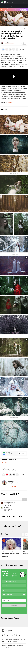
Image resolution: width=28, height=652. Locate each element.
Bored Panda (7, 630)
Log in (24, 2)
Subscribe (14, 605)
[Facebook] (2, 635)
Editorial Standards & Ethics (8, 645)
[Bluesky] (12, 635)
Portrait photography (7, 462)
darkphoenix (7, 502)
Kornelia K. (7, 42)
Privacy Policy (20, 645)
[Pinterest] (7, 635)
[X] (9, 635)
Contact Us (8, 641)
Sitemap (15, 641)
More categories (7, 594)
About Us (23, 639)
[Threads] (14, 635)
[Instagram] (4, 635)
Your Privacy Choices (7, 639)
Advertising (16, 639)
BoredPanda (8, 2)
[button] (23, 534)
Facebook (9, 102)
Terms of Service (6, 648)
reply (9, 505)
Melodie (6, 507)
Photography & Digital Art (8, 28)
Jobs (3, 641)
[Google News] (19, 635)
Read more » (14, 486)
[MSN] (17, 635)
